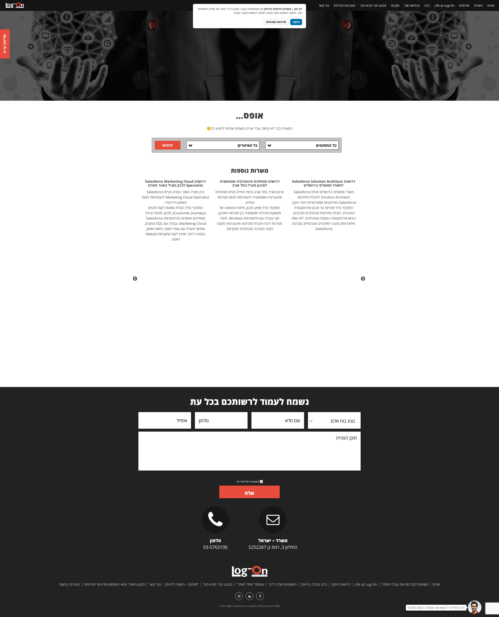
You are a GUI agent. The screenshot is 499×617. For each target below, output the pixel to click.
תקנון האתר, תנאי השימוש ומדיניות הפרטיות (114, 584)
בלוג (427, 5)
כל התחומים (326, 145)
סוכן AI (395, 5)
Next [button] (135, 278)
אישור (296, 22)
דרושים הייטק (341, 584)
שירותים (464, 5)
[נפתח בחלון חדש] (260, 596)
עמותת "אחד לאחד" (250, 584)
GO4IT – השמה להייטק (181, 584)
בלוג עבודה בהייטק (314, 584)
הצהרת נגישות (69, 584)
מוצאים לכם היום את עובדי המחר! (404, 584)
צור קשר (324, 5)
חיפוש (167, 145)
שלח (249, 493)
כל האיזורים (247, 145)
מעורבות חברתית (344, 5)
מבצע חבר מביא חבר (373, 5)
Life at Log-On (444, 5)
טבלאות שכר (412, 5)
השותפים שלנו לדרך (282, 584)
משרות (478, 5)
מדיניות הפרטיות (276, 22)
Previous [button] (363, 278)
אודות (490, 5)
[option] (324, 205)
